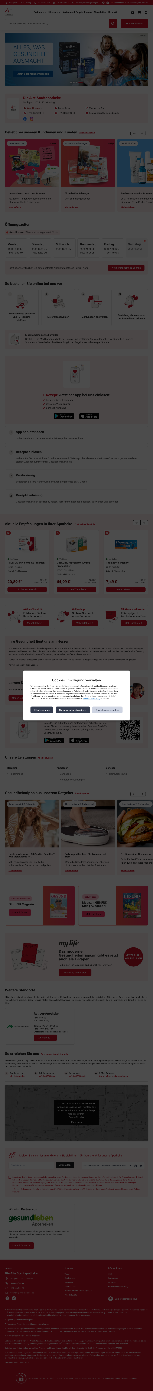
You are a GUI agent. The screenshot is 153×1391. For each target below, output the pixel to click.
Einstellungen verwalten (107, 710)
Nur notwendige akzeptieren (72, 710)
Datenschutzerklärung (91, 699)
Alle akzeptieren (42, 710)
